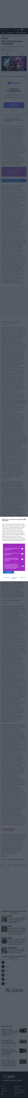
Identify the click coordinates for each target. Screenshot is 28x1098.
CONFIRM (8, 572)
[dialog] (14, 549)
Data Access (15, 577)
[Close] (25, 519)
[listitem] (14, 545)
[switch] (22, 549)
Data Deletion (7, 577)
